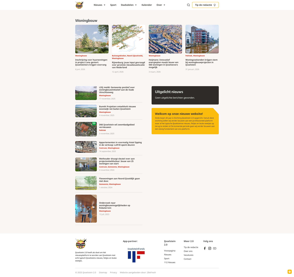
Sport (113, 4)
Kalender (147, 4)
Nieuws (98, 4)
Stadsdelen (127, 4)
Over (159, 4)
